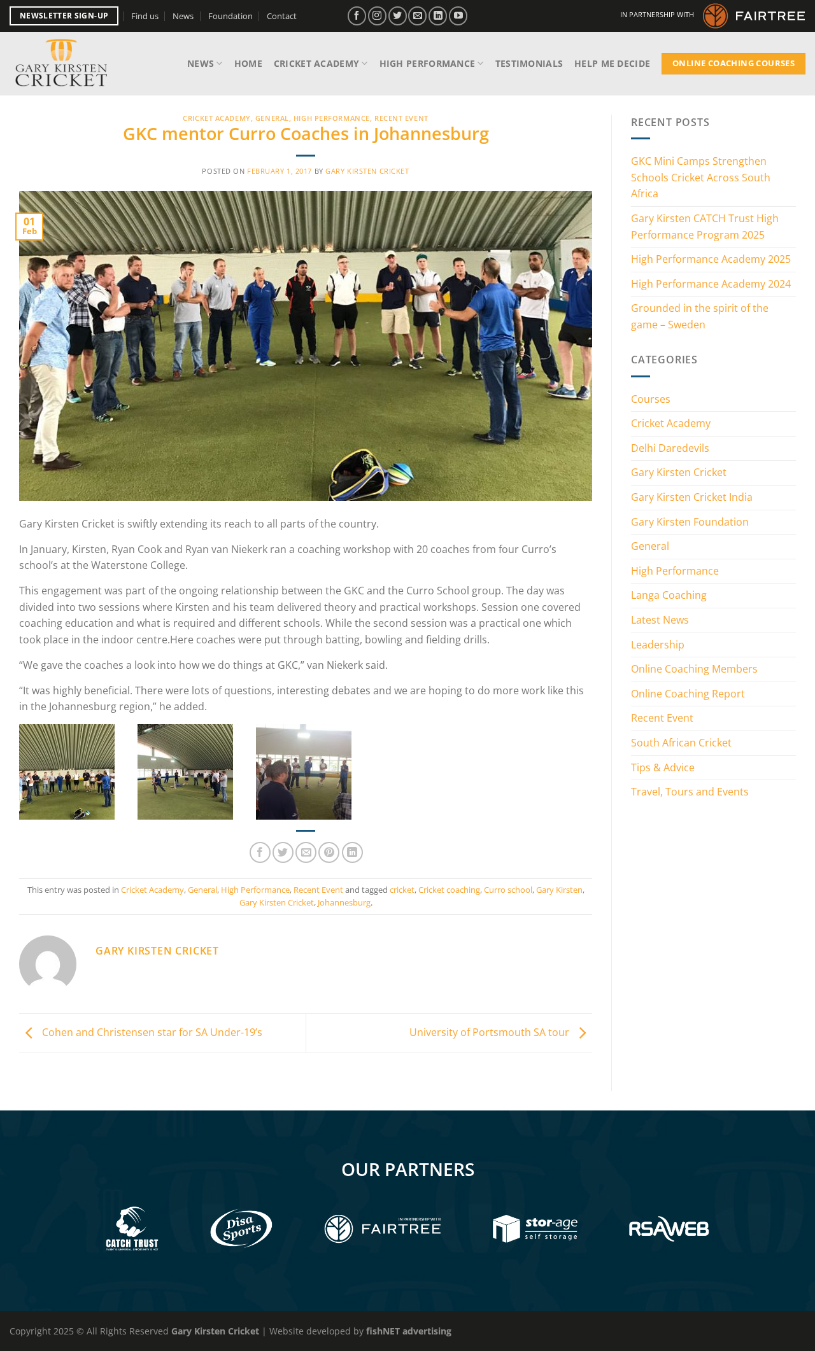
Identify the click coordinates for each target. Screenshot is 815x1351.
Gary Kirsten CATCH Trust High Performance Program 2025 (705, 226)
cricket (402, 889)
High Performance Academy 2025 (711, 259)
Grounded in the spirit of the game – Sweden (700, 316)
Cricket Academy (316, 63)
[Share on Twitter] (283, 852)
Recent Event (401, 118)
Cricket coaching (449, 889)
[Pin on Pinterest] (328, 852)
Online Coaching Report (688, 694)
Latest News (660, 620)
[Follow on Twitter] (397, 15)
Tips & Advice (663, 767)
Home (248, 63)
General (272, 118)
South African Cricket (681, 743)
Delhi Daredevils (670, 448)
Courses (650, 399)
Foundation (230, 16)
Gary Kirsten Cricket (367, 171)
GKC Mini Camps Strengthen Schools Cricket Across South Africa (700, 177)
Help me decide (612, 63)
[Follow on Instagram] (377, 15)
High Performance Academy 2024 (711, 284)
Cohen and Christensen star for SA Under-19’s (150, 1032)
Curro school (508, 889)
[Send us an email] (417, 15)
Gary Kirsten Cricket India (692, 497)
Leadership (657, 645)
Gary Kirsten (559, 889)
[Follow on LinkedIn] (438, 15)
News (183, 16)
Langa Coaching (669, 595)
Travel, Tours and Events (690, 792)
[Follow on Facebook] (357, 15)
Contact (282, 16)
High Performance (427, 63)
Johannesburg (344, 902)
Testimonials (529, 63)
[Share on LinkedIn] (352, 852)
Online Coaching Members (694, 669)
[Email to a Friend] (305, 852)
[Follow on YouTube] (458, 15)
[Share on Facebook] (260, 852)
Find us (145, 16)
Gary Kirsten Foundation (690, 522)
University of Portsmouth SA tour (490, 1032)
